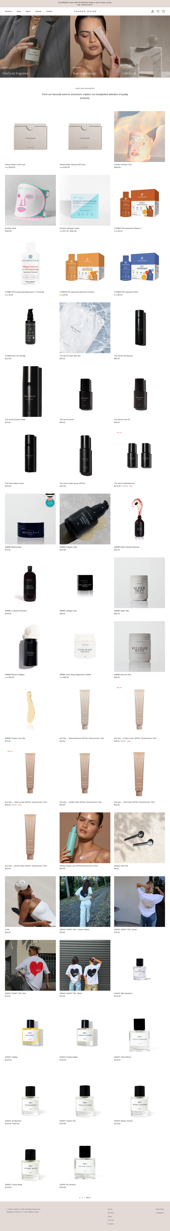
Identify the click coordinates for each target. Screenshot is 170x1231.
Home (110, 1209)
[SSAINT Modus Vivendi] (139, 1092)
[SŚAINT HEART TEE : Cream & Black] (85, 901)
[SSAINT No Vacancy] (85, 1156)
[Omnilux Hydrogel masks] (85, 200)
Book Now (160, 1209)
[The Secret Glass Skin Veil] (85, 327)
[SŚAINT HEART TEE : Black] (85, 965)
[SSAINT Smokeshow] (30, 1092)
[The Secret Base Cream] (30, 455)
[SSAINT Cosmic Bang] (30, 1156)
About (28, 11)
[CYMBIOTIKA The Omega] (30, 327)
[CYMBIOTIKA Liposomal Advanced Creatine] (85, 264)
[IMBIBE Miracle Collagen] (30, 646)
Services (8, 11)
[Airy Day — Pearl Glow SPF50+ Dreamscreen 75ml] (139, 774)
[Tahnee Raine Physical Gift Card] (85, 136)
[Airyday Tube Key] (139, 837)
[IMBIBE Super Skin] (139, 582)
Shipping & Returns (13, 1212)
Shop (19, 11)
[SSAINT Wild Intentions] (139, 965)
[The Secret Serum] (85, 391)
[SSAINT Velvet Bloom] (139, 1029)
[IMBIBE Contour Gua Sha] (30, 710)
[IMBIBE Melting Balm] (30, 519)
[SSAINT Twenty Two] (85, 1092)
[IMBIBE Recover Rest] (139, 646)
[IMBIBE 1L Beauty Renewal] (30, 582)
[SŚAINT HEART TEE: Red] (30, 965)
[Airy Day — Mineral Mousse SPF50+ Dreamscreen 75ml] (85, 710)
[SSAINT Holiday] (30, 1029)
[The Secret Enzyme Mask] (30, 391)
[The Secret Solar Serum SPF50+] (85, 455)
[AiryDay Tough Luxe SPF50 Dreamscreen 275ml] (85, 837)
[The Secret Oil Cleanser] (139, 327)
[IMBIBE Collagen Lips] (85, 582)
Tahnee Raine (13, 1209)
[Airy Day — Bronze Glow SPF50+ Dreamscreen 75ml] (30, 837)
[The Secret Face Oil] (139, 391)
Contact (49, 11)
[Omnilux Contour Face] (139, 136)
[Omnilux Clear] (30, 200)
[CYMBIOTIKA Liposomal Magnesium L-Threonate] (30, 264)
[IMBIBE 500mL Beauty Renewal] (139, 519)
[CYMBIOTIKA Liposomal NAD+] (139, 264)
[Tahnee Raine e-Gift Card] (30, 136)
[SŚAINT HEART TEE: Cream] (139, 901)
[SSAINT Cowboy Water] (85, 1029)
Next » (88, 1198)
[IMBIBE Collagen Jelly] (85, 519)
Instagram (160, 1213)
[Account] (152, 11)
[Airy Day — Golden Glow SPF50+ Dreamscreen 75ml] (85, 774)
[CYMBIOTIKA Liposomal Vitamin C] (139, 200)
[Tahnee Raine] (85, 11)
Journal (38, 11)
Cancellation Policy (31, 1212)
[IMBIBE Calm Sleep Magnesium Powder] (85, 646)
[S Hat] (30, 901)
